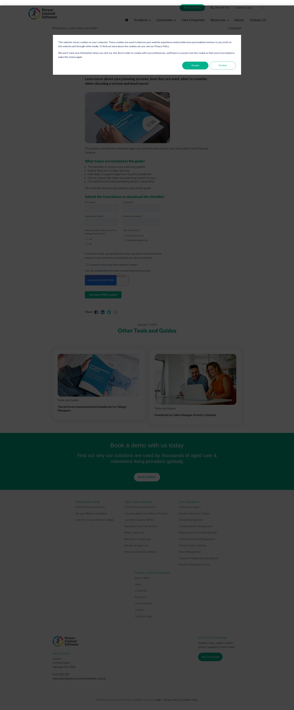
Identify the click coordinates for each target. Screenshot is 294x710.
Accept (195, 65)
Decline (223, 65)
